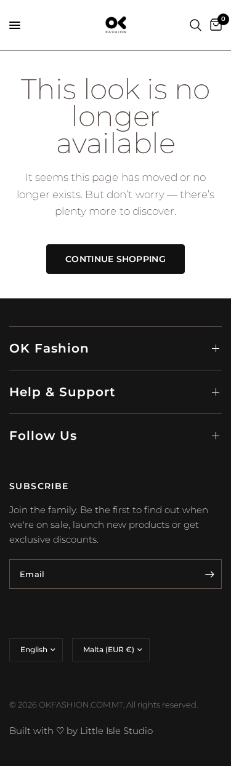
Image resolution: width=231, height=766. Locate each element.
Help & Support (62, 392)
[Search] (195, 25)
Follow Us (43, 435)
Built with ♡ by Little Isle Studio (81, 730)
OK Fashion (49, 348)
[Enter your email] (209, 574)
